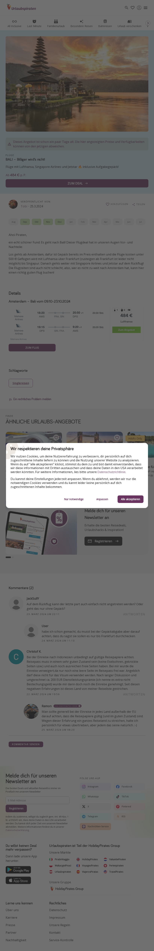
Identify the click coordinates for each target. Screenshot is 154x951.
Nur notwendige (74, 499)
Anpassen (102, 499)
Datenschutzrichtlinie (111, 472)
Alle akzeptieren (130, 499)
